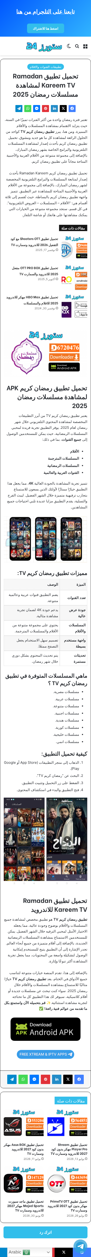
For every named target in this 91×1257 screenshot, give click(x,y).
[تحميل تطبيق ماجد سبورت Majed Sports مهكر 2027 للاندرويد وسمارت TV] (24, 1181)
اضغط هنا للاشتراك (45, 28)
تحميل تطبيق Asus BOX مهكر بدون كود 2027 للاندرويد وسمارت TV (24, 1149)
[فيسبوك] (72, 108)
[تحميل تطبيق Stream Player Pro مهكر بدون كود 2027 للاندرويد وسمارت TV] (67, 1124)
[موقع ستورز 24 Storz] (44, 46)
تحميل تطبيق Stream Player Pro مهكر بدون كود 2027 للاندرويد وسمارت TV (69, 1149)
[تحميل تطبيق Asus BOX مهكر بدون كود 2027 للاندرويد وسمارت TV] (24, 1124)
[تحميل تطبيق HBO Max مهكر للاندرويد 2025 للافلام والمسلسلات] (74, 307)
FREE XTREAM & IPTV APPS (43, 1054)
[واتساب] (27, 108)
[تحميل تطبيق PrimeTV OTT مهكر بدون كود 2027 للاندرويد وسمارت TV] (67, 1181)
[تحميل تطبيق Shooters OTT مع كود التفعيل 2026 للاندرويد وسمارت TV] (74, 248)
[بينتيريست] (45, 108)
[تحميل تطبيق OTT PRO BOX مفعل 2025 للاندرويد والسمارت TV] (74, 278)
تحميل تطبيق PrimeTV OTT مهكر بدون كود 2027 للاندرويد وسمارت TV (67, 1205)
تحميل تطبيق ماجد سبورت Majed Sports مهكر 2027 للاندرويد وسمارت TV (25, 1205)
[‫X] (63, 108)
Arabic (16, 1252)
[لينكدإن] (54, 108)
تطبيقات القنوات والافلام (45, 67)
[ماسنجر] (36, 108)
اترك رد (45, 1232)
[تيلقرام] (18, 108)
